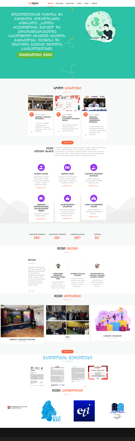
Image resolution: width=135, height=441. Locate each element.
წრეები (86, 3)
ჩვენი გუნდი (59, 3)
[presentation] (29, 291)
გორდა (43, 114)
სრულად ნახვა (40, 187)
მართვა (79, 3)
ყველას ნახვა (67, 142)
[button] (2, 411)
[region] (67, 43)
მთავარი (50, 3)
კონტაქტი (94, 3)
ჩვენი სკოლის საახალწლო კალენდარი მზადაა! (71, 118)
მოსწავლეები (70, 3)
